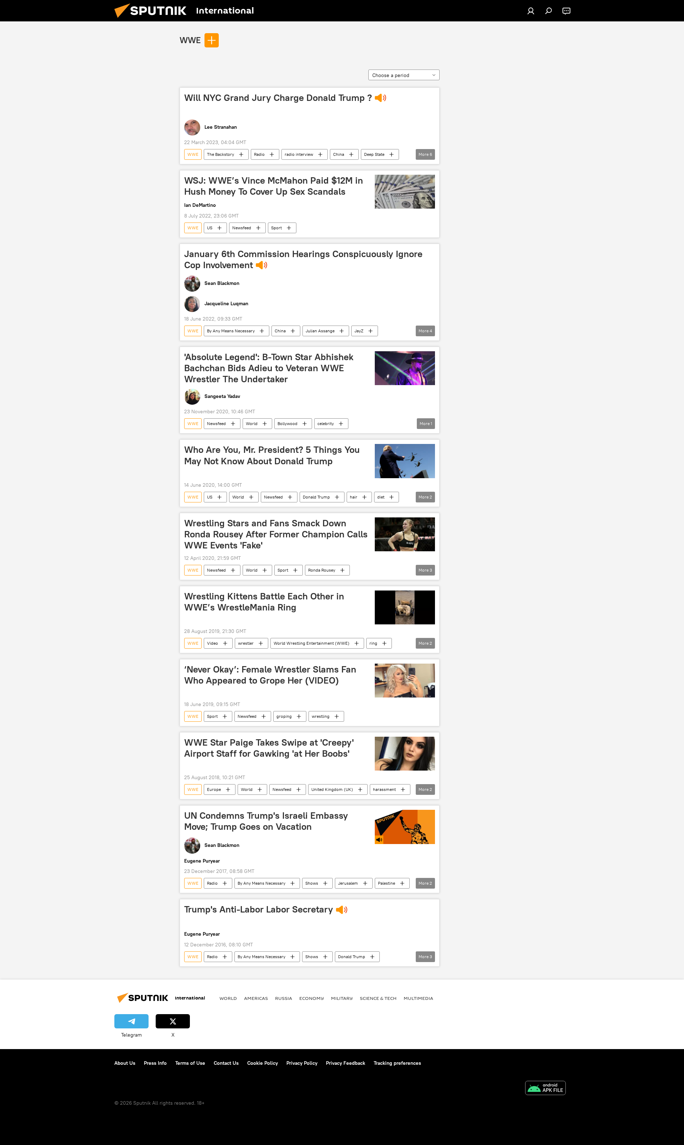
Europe (214, 789)
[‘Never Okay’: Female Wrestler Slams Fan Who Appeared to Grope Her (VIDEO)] (405, 680)
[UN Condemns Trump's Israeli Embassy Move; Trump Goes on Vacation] (405, 827)
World (252, 423)
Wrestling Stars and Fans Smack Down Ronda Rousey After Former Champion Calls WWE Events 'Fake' (276, 534)
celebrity (325, 423)
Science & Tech (378, 998)
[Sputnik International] (153, 19)
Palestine (386, 883)
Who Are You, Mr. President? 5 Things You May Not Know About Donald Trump (272, 455)
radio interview (299, 154)
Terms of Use (190, 1063)
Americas (256, 998)
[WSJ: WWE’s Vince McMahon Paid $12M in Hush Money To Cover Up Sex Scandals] (405, 192)
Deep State (374, 154)
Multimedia (418, 998)
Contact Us (226, 1063)
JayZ (358, 330)
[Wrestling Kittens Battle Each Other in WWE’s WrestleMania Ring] (405, 607)
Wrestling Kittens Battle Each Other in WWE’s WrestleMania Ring (264, 602)
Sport (276, 227)
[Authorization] (531, 11)
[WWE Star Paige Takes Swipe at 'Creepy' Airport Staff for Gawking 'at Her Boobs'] (405, 754)
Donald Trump (316, 497)
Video (212, 643)
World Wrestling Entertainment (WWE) (311, 643)
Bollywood (287, 423)
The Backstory (220, 154)
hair (353, 497)
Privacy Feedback (345, 1063)
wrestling (321, 716)
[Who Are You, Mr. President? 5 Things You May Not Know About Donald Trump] (405, 461)
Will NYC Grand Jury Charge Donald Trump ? (278, 97)
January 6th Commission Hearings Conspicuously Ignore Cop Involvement (303, 259)
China (338, 154)
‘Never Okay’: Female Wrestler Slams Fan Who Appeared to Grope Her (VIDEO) (270, 675)
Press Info (155, 1063)
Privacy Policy (301, 1063)
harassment (384, 789)
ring (373, 643)
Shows (311, 883)
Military (342, 998)
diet (380, 497)
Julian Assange (320, 330)
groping (284, 716)
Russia (283, 998)
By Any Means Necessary (231, 330)
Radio (259, 154)
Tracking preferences (397, 1063)
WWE (190, 40)
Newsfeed (241, 227)
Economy (311, 998)
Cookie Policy (262, 1063)
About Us (124, 1063)
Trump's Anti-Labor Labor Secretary (258, 909)
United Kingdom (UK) (332, 789)
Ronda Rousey (321, 570)
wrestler (246, 643)
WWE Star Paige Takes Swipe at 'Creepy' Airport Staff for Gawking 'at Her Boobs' (269, 748)
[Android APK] (545, 1089)
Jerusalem (348, 883)
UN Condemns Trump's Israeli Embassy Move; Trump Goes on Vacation (266, 821)
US (209, 227)
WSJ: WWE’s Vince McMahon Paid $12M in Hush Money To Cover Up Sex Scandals (273, 186)
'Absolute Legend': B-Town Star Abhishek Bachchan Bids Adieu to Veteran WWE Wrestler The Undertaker (268, 368)
